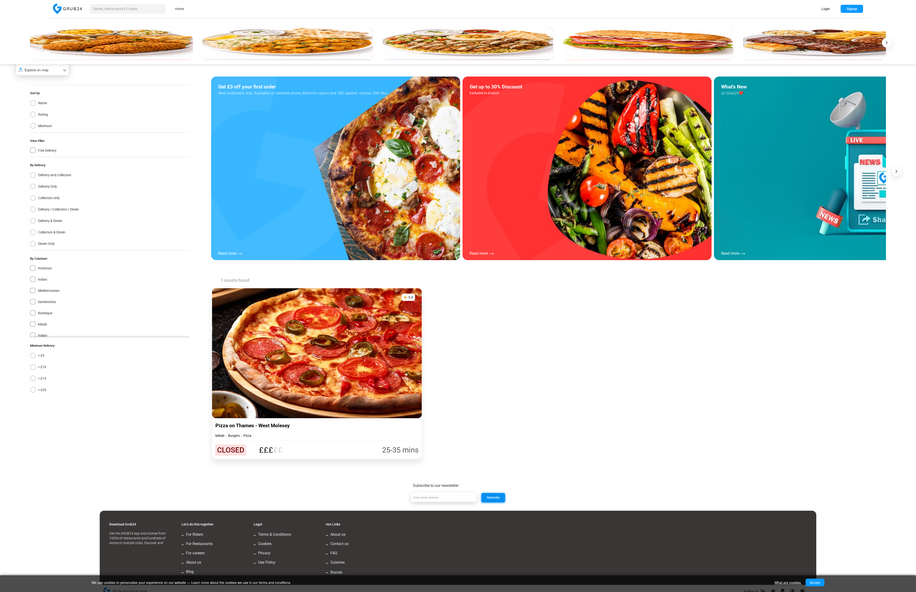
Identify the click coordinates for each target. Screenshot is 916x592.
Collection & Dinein (51, 232)
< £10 (42, 367)
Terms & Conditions (274, 534)
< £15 (42, 378)
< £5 (41, 355)
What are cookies (788, 582)
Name (42, 103)
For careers (195, 553)
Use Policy (267, 562)
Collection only (49, 198)
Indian (42, 279)
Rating (43, 114)
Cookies (264, 543)
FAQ (333, 553)
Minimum (45, 126)
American (45, 268)
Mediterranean (49, 291)
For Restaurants (199, 543)
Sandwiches (47, 302)
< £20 (42, 390)
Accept (815, 582)
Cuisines (337, 562)
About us (193, 562)
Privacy (264, 553)
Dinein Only (46, 244)
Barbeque (45, 313)
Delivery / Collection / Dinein (58, 209)
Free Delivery (47, 150)
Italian (42, 335)
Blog (190, 571)
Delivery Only (47, 186)
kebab (42, 324)
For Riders (194, 534)
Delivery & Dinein (50, 221)
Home (179, 9)
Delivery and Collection (54, 175)
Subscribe (493, 497)
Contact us (339, 543)
